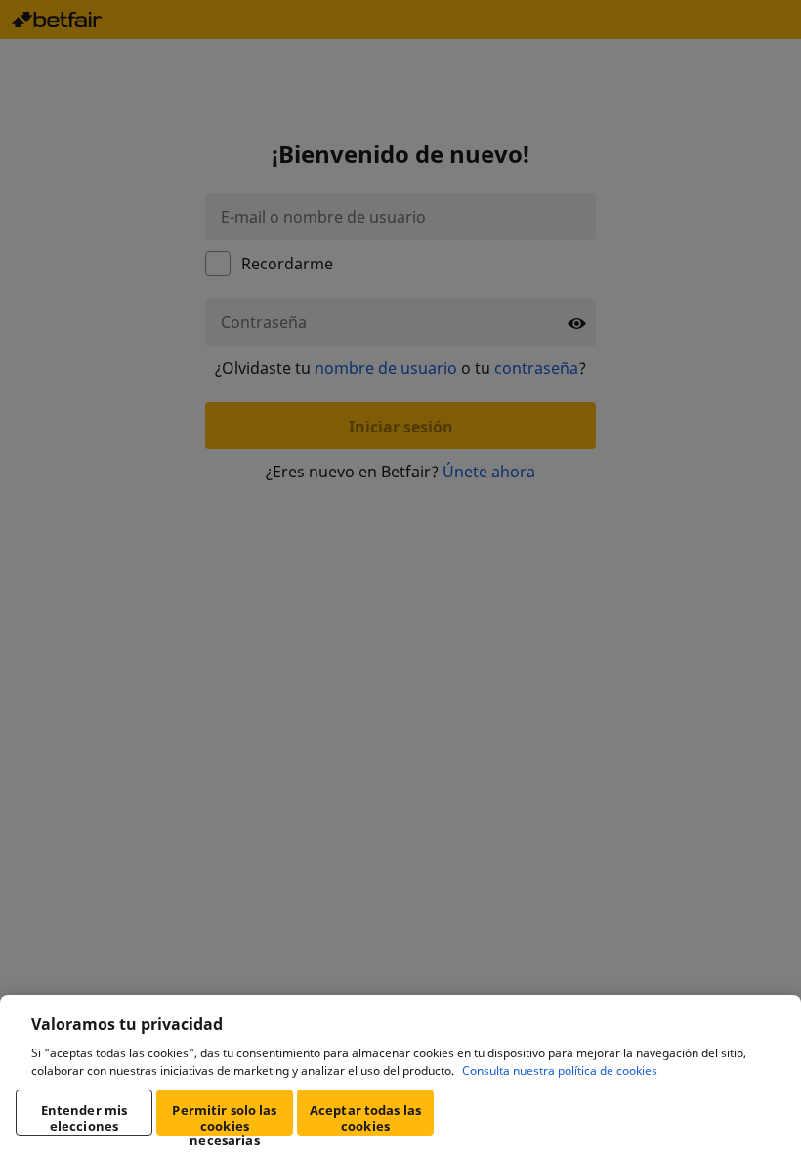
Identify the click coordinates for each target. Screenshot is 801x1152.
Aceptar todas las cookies (365, 1117)
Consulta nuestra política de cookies (559, 1070)
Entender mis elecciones (84, 1117)
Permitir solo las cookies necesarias (224, 1118)
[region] (400, 1073)
